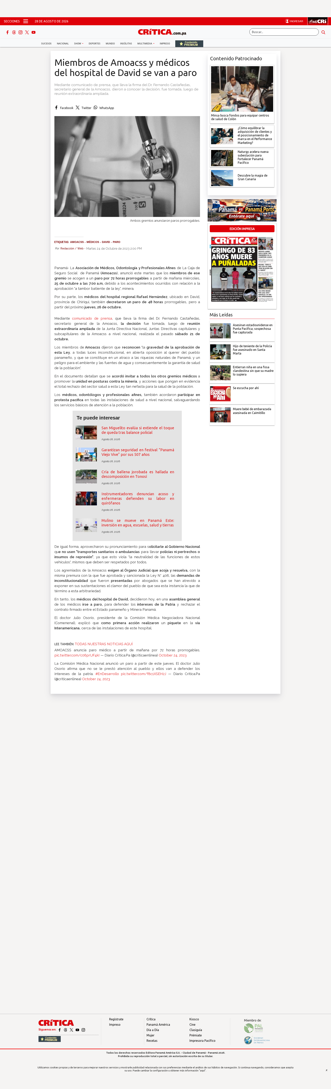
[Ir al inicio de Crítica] (164, 31)
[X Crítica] (27, 32)
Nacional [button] (63, 43)
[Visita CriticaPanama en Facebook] (60, 1029)
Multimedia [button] (145, 43)
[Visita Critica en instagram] (83, 1029)
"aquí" (202, 1070)
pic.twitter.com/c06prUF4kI (77, 655)
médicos (93, 242)
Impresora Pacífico (202, 1040)
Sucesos (46, 43)
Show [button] (78, 43)
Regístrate (116, 1019)
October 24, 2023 (173, 655)
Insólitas (126, 43)
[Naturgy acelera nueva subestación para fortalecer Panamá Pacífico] (222, 157)
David (106, 242)
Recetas (152, 1040)
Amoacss (77, 242)
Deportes (94, 43)
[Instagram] (21, 32)
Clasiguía (195, 1030)
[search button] (323, 32)
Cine (192, 1024)
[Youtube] (33, 32)
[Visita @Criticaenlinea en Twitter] (66, 1029)
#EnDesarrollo (107, 674)
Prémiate (195, 1035)
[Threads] (14, 32)
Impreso (165, 43)
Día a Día (153, 1030)
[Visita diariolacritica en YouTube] (78, 1029)
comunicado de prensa (91, 318)
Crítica (151, 1019)
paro (116, 242)
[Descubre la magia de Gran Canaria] (222, 177)
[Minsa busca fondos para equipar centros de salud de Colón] (242, 88)
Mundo (110, 43)
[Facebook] (8, 32)
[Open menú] (26, 21)
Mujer (150, 1035)
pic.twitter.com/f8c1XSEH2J (143, 674)
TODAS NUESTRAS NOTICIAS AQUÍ (104, 644)
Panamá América (158, 1024)
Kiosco (194, 1019)
